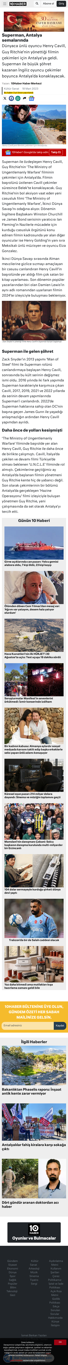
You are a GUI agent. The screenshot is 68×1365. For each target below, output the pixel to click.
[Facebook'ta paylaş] (11, 98)
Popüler (12, 1284)
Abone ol (48, 4)
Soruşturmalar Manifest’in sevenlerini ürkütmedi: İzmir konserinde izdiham (28, 700)
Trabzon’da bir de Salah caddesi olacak (34, 940)
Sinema (34, 1276)
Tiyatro (34, 1280)
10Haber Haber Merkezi (26, 83)
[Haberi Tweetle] (5, 98)
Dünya (12, 1272)
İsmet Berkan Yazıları (34, 1335)
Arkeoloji (34, 1269)
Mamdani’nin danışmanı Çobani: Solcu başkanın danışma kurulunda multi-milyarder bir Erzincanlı (33, 845)
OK (60, 1342)
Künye (55, 1322)
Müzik (34, 1272)
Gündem (12, 1261)
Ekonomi (12, 1269)
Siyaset (12, 1265)
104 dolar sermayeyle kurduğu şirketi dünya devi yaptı (32, 891)
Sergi (34, 1284)
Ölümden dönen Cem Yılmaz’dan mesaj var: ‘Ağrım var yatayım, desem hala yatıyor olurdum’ (32, 609)
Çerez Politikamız (54, 1278)
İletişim (55, 1325)
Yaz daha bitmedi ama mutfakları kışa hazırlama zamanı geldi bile (28, 986)
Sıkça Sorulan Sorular (55, 1310)
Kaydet (60, 1026)
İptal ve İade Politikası (56, 1286)
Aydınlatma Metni (56, 1263)
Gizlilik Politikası (54, 1301)
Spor (12, 1276)
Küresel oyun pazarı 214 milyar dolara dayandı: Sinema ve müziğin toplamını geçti (32, 796)
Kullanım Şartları (55, 1271)
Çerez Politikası (16, 1360)
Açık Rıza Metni (56, 1293)
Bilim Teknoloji (11, 1289)
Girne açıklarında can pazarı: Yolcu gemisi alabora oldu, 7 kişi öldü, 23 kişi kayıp (31, 564)
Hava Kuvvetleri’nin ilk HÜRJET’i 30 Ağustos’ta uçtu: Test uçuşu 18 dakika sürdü (32, 656)
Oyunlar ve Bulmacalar (34, 1238)
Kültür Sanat (11, 89)
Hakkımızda (55, 1318)
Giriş (61, 4)
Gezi (12, 1295)
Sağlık (12, 1280)
